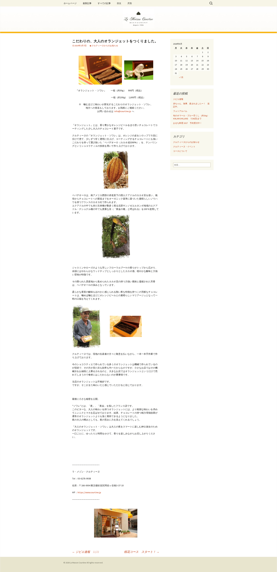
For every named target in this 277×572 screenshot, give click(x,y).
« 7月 (181, 77)
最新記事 (87, 3)
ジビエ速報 (181, 99)
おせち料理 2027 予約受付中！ (187, 123)
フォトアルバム (180, 111)
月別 (129, 3)
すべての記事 (104, 3)
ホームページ (70, 3)
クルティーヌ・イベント (184, 146)
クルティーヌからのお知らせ (105, 45)
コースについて (180, 151)
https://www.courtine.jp (89, 492)
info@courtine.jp (122, 111)
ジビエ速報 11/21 (85, 552)
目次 (119, 3)
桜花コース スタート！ (141, 552)
